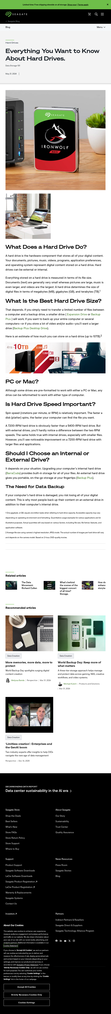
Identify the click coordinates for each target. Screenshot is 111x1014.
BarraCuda (13, 473)
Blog (7, 27)
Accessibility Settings (13, 1009)
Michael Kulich (70, 684)
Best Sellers (11, 821)
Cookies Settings (12, 1007)
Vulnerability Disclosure (14, 1002)
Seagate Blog (14, 21)
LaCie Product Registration (19, 887)
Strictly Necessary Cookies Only (26, 994)
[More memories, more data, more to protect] (29, 633)
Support (9, 859)
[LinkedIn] (61, 949)
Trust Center (62, 827)
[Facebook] (57, 949)
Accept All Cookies (26, 987)
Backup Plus (84, 477)
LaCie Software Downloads (19, 876)
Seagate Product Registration (20, 882)
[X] (70, 949)
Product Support (14, 865)
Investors (10, 914)
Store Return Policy (15, 838)
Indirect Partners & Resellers (70, 920)
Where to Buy (12, 849)
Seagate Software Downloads (20, 871)
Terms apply (83, 4)
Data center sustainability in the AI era (36, 791)
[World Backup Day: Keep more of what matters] (82, 633)
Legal (7, 992)
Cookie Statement (11, 945)
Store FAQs (11, 832)
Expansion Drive (77, 314)
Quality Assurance (65, 832)
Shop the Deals (13, 816)
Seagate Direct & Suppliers (69, 925)
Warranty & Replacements (18, 893)
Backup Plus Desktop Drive (30, 328)
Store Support (12, 843)
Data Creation (13, 656)
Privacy (8, 997)
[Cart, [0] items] (89, 14)
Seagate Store (12, 810)
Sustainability (63, 821)
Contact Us (11, 904)
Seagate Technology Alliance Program (75, 931)
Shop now (71, 4)
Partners (60, 914)
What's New (11, 827)
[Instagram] (74, 949)
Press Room (62, 865)
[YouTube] (65, 949)
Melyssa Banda (17, 680)
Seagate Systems (14, 898)
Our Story (61, 816)
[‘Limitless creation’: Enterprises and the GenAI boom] (29, 715)
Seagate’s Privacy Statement (27, 964)
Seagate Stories (64, 871)
